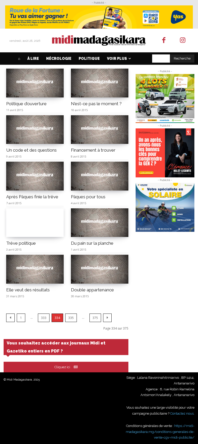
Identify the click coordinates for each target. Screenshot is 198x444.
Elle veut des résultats (28, 289)
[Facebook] (164, 40)
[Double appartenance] (99, 269)
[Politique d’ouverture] (35, 83)
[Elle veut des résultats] (35, 269)
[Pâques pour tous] (99, 176)
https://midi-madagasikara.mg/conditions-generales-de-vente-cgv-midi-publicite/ (160, 431)
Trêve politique (21, 243)
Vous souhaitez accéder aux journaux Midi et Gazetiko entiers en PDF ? (56, 347)
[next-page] (107, 318)
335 (71, 318)
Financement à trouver (93, 150)
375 (95, 318)
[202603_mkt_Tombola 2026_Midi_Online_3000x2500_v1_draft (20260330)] (165, 98)
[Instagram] (183, 40)
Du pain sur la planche (92, 243)
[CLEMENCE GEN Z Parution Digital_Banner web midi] (165, 152)
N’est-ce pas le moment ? (96, 103)
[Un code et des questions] (35, 129)
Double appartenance (92, 289)
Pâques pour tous (88, 196)
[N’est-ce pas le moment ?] (99, 83)
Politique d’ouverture (26, 103)
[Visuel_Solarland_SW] (165, 207)
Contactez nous (182, 413)
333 (43, 318)
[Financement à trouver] (99, 129)
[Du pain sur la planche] (99, 222)
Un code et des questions (31, 150)
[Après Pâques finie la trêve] (35, 176)
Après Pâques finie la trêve (32, 196)
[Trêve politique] (35, 222)
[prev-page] (10, 318)
